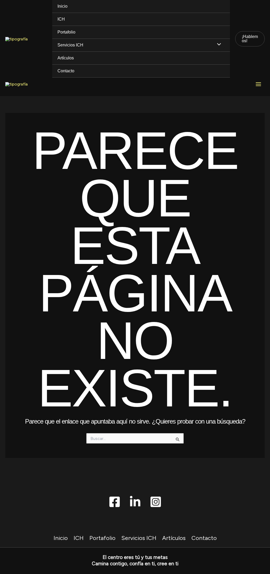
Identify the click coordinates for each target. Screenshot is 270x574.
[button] (250, 38)
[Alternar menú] (217, 45)
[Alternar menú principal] (258, 84)
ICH (61, 19)
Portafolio (66, 32)
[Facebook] (114, 502)
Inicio (62, 6)
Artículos (65, 58)
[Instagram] (156, 502)
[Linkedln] (135, 502)
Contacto (65, 71)
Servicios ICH (70, 45)
